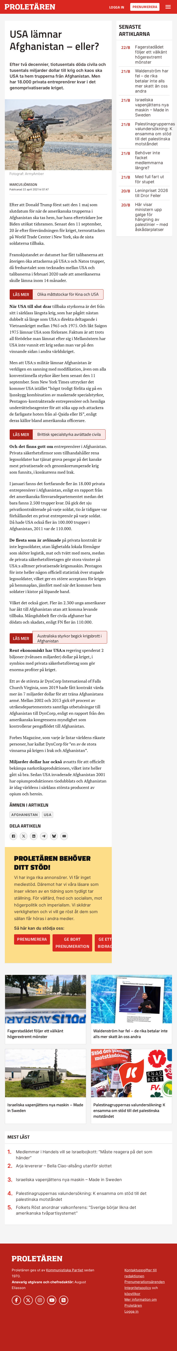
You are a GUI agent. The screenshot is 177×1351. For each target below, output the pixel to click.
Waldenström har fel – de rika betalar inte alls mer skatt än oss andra (151, 80)
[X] (23, 836)
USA (48, 815)
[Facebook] (13, 836)
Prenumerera (145, 6)
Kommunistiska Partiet (64, 1270)
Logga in (116, 7)
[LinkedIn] (34, 836)
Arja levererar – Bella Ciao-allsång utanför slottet (64, 1165)
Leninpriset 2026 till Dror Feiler (151, 193)
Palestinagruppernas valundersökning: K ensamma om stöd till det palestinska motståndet (155, 133)
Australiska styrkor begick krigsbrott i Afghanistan (69, 638)
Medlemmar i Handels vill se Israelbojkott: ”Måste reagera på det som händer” (84, 1154)
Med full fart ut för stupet (149, 179)
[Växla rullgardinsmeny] (168, 6)
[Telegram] (44, 836)
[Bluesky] (54, 836)
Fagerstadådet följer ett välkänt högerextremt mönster (151, 54)
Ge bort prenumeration (72, 942)
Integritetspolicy (137, 1288)
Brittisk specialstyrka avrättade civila (69, 434)
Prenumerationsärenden (144, 1282)
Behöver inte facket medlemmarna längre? (149, 160)
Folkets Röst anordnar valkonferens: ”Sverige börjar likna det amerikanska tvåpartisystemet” (76, 1210)
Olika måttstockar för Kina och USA (68, 294)
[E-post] (64, 836)
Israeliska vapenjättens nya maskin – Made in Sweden (152, 107)
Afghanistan (24, 815)
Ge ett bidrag (105, 942)
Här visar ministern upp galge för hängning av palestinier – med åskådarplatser (151, 217)
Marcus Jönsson (23, 184)
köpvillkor (132, 1294)
